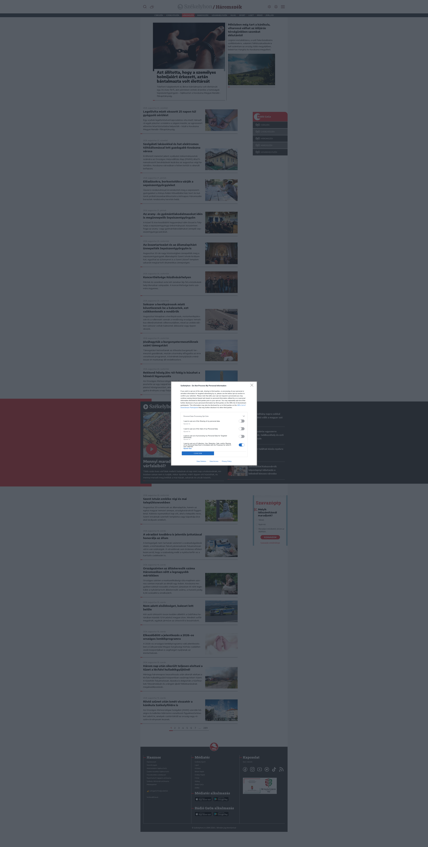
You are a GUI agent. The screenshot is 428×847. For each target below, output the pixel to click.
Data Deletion (201, 461)
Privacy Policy (226, 461)
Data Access (214, 461)
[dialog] (214, 423)
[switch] (242, 421)
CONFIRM (198, 453)
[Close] (252, 386)
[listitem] (214, 416)
